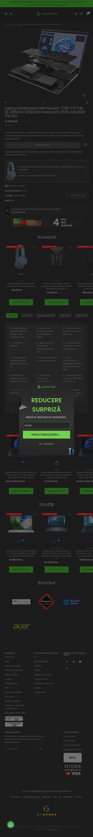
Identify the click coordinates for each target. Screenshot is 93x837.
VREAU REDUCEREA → (46, 434)
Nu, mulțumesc (46, 444)
